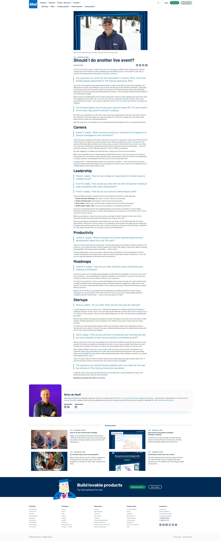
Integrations (130, 513)
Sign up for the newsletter (165, 516)
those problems (132, 144)
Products (43, 3)
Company (76, 3)
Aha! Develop (32, 520)
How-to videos (97, 516)
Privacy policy (177, 537)
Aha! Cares (92, 353)
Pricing (60, 3)
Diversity (64, 518)
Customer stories (131, 520)
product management (134, 142)
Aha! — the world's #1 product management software (135, 398)
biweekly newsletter (109, 73)
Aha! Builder (32, 518)
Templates (96, 518)
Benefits (64, 520)
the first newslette (109, 78)
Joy (139, 254)
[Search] (158, 2)
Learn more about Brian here (164, 400)
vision (144, 274)
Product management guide (100, 520)
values (91, 355)
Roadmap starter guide (99, 522)
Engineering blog (98, 511)
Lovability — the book (67, 526)
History (63, 511)
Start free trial (136, 487)
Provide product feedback (165, 513)
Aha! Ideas (31, 513)
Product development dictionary (102, 524)
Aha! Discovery (32, 511)
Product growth (77, 6)
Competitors (130, 276)
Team (63, 513)
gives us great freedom (100, 349)
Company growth (63, 6)
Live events (97, 513)
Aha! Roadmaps (33, 509)
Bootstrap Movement (67, 524)
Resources (67, 3)
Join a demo (155, 487)
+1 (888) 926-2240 (164, 518)
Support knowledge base (100, 526)
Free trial (174, 3)
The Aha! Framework (132, 509)
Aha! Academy (32, 526)
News (52, 6)
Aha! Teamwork (32, 522)
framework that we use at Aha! (114, 293)
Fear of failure (141, 211)
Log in (166, 3)
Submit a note (162, 509)
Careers (63, 516)
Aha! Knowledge (33, 524)
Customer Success (131, 518)
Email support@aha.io (164, 511)
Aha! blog (44, 6)
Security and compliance (133, 524)
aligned (100, 198)
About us (64, 509)
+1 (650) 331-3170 (164, 520)
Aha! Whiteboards (33, 516)
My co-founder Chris (101, 99)
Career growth (89, 6)
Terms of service (187, 537)
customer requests (97, 281)
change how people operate (98, 216)
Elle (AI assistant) (131, 516)
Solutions (52, 3)
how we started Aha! (123, 101)
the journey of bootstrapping (108, 69)
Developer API (130, 522)
